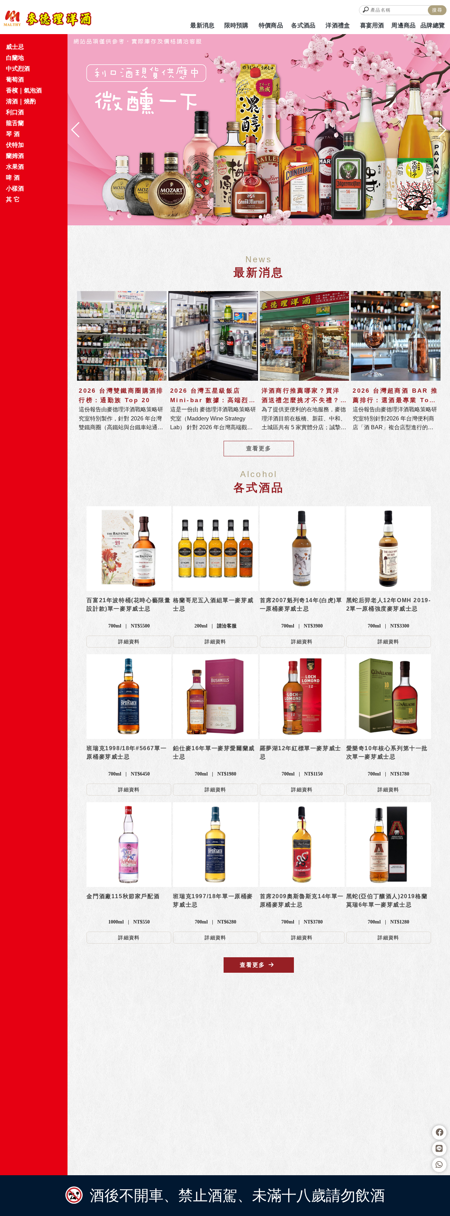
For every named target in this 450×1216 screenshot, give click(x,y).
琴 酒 (13, 134)
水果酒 (15, 166)
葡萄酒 (15, 79)
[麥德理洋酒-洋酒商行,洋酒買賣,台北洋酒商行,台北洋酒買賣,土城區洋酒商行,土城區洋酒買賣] (47, 19)
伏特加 (15, 145)
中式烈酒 (18, 68)
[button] (246, 217)
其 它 (13, 199)
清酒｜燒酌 (21, 101)
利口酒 (15, 112)
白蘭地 (15, 57)
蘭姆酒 (15, 156)
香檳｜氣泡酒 (24, 90)
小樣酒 (15, 188)
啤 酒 (13, 177)
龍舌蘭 (15, 123)
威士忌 (15, 47)
